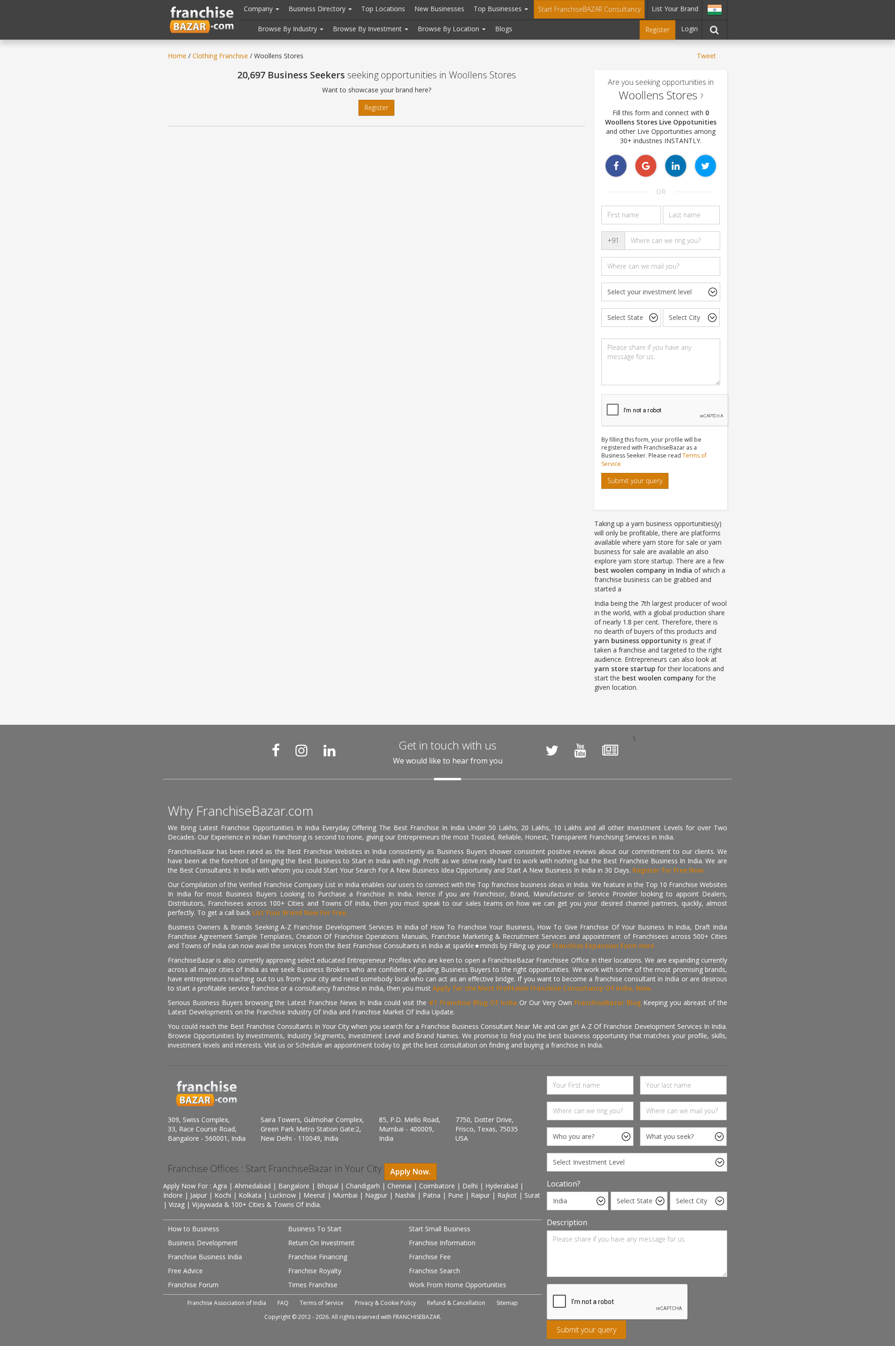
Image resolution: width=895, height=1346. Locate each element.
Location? (563, 1184)
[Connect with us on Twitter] (551, 750)
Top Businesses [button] (498, 8)
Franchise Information (442, 1242)
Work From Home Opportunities (457, 1284)
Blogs (503, 28)
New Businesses (439, 8)
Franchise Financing (317, 1256)
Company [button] (259, 8)
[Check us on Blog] (610, 750)
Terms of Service (322, 1303)
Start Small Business (439, 1228)
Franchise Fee (430, 1256)
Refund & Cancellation (456, 1303)
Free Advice (185, 1270)
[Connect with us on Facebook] (276, 750)
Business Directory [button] (318, 8)
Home (177, 55)
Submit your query (634, 480)
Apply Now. (410, 1171)
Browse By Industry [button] (288, 28)
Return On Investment (321, 1242)
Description (567, 1222)
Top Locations (383, 8)
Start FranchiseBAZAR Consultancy (589, 9)
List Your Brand (675, 8)
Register (657, 29)
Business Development (203, 1242)
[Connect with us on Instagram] (302, 750)
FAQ (283, 1303)
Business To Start (315, 1228)
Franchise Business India (205, 1256)
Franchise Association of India (226, 1303)
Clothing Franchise (220, 55)
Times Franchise (312, 1284)
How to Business (193, 1228)
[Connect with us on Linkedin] (330, 750)
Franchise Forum (193, 1284)
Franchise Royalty (314, 1270)
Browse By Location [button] (449, 28)
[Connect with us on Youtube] (580, 750)
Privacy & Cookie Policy (385, 1303)
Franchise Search (434, 1270)
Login (689, 28)
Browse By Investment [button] (368, 28)
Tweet (706, 55)
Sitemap (507, 1303)
